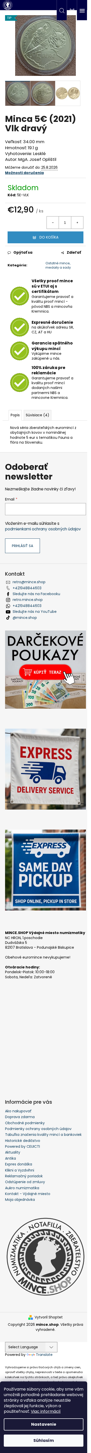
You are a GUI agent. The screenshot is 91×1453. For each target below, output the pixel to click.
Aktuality (12, 1152)
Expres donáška (18, 1164)
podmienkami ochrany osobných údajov (43, 529)
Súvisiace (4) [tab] (37, 415)
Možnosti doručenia (24, 172)
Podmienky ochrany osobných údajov (38, 1128)
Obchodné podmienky (25, 1122)
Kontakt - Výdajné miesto (27, 1193)
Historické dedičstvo (22, 1140)
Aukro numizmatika (22, 1187)
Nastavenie (43, 1424)
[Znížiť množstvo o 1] (53, 222)
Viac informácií (46, 1411)
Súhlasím (43, 1440)
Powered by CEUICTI (22, 1146)
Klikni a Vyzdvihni (19, 1170)
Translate (44, 1354)
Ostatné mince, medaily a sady (58, 265)
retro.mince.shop (28, 599)
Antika (10, 1158)
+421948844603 (27, 588)
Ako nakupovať (18, 1111)
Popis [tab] (15, 415)
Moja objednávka (20, 1199)
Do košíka (48, 237)
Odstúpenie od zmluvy (25, 1181)
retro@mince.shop (29, 581)
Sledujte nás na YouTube (35, 611)
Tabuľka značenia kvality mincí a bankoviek (43, 1134)
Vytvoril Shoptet (49, 1317)
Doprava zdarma (20, 1116)
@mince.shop (25, 617)
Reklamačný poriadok (24, 1176)
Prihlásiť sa (22, 545)
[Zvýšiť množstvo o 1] (77, 222)
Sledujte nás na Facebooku (36, 593)
